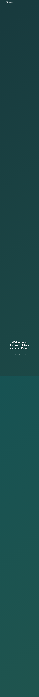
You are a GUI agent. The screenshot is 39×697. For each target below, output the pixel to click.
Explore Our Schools (16, 354)
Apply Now (25, 354)
